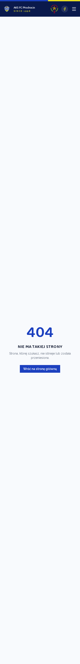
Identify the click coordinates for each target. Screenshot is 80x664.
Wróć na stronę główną (40, 369)
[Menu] (74, 9)
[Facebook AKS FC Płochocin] (64, 9)
